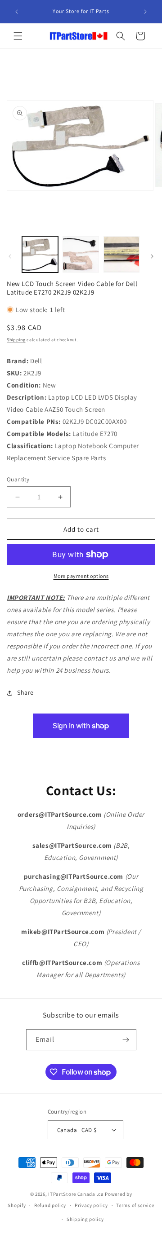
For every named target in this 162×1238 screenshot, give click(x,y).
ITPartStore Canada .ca (76, 1194)
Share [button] (25, 692)
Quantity (18, 479)
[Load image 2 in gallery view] (81, 254)
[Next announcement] (145, 12)
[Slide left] (10, 256)
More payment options (81, 576)
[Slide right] (152, 256)
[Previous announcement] (17, 12)
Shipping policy (85, 1219)
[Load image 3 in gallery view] (122, 254)
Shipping (16, 340)
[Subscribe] (126, 1039)
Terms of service (135, 1205)
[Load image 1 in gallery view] (40, 254)
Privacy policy (91, 1205)
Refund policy (50, 1205)
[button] (18, 36)
